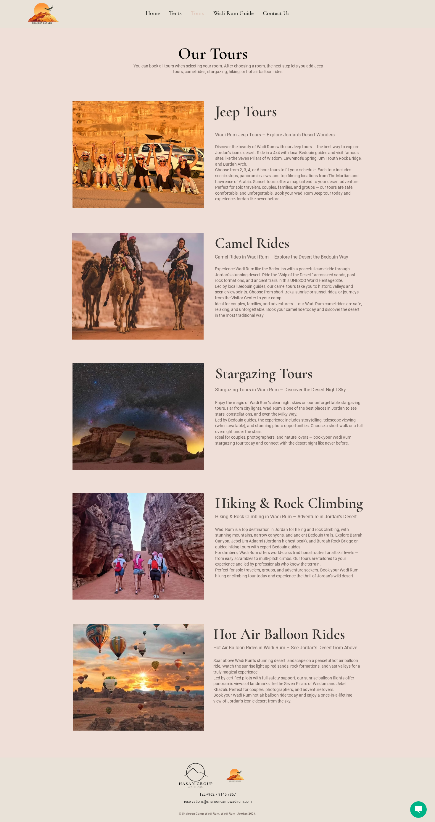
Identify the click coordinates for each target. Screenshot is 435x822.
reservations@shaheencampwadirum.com (218, 802)
